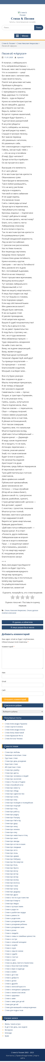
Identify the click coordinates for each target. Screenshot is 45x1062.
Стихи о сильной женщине (15, 942)
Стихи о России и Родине (15, 782)
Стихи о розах (10, 930)
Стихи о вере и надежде (14, 969)
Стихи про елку (11, 832)
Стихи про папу (11, 800)
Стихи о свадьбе (11, 933)
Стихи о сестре (11, 939)
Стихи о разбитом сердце (15, 912)
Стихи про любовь (12, 752)
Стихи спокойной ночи (14, 785)
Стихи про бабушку (13, 859)
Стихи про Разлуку (12, 817)
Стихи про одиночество (14, 794)
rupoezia (20, 57)
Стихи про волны (12, 880)
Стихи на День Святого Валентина (19, 963)
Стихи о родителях (12, 918)
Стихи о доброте (12, 978)
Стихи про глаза (11, 886)
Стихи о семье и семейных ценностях (20, 936)
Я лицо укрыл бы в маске (22, 627)
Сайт (4, 690)
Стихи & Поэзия (22, 18)
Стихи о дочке (10, 981)
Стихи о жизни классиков (15, 992)
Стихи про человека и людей (16, 776)
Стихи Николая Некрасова (15, 610)
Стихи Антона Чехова (13, 738)
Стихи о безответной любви (16, 966)
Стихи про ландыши (13, 847)
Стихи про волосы (12, 883)
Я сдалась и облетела (23, 622)
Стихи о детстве (11, 975)
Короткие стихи (11, 764)
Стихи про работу (12, 811)
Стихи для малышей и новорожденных (20, 1007)
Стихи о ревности (12, 915)
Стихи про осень (11, 797)
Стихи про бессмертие (14, 862)
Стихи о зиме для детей (14, 1001)
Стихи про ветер (11, 874)
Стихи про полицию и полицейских (19, 803)
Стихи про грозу (11, 889)
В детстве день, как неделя (16, 1027)
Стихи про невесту (12, 788)
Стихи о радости (11, 909)
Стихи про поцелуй (12, 805)
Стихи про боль (11, 865)
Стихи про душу (11, 823)
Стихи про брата (11, 868)
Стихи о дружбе (11, 983)
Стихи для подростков (14, 1010)
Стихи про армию (12, 856)
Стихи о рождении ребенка (16, 924)
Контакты (10, 1055)
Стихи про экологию (13, 779)
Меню (25, 36)
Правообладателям (24, 1055)
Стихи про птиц (11, 808)
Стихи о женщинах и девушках (17, 989)
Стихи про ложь (11, 853)
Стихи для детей (11, 1004)
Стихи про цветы (12, 773)
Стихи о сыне (10, 960)
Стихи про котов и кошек (15, 844)
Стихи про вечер (11, 877)
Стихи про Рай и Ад (13, 820)
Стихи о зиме (10, 998)
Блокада (8, 1033)
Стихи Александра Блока (15, 730)
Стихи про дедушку (12, 892)
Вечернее (9, 1030)
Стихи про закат (11, 838)
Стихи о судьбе (11, 954)
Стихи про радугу (12, 814)
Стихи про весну (11, 871)
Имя (3, 672)
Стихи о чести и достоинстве (17, 897)
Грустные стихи (11, 758)
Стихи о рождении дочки (15, 921)
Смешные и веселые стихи (15, 755)
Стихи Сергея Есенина (14, 727)
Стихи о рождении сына (14, 927)
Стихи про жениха (12, 829)
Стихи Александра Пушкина (16, 724)
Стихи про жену (11, 826)
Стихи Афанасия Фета (14, 735)
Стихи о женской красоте (15, 986)
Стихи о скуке (10, 948)
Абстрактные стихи (13, 767)
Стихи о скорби (11, 945)
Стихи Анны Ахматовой (14, 732)
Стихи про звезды (12, 841)
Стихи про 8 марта (12, 900)
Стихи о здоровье (12, 995)
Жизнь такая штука (12, 1024)
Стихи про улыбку (12, 770)
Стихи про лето (11, 850)
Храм (7, 1036)
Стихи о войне (11, 972)
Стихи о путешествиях (14, 906)
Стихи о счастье (11, 957)
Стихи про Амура (12, 903)
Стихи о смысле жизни (14, 951)
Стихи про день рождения (15, 761)
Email (4, 681)
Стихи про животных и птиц (16, 835)
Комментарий (8, 646)
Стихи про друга (11, 894)
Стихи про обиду (11, 791)
